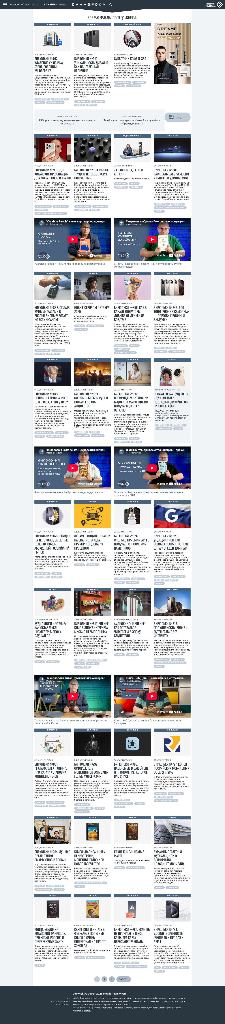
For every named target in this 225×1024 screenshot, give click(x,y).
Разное (92, 502)
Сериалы (93, 273)
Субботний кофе (132, 25)
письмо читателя (125, 353)
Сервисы (160, 351)
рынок (91, 105)
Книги (40, 103)
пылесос (136, 187)
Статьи (35, 4)
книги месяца (135, 868)
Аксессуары (83, 206)
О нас (67, 998)
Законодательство (166, 580)
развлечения (95, 326)
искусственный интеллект (51, 213)
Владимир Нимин (123, 166)
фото (178, 429)
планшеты (133, 86)
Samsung (50, 4)
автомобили (122, 82)
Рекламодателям (60, 1001)
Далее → (124, 979)
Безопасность (44, 433)
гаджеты (98, 101)
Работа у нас (63, 1004)
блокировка (60, 99)
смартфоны (83, 667)
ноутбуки (121, 187)
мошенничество (136, 966)
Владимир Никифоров (46, 619)
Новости (15, 4)
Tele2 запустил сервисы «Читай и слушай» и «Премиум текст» (132, 121)
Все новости (175, 117)
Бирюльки (52, 25)
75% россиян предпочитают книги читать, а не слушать (67, 121)
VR (117, 963)
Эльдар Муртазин (43, 54)
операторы (122, 349)
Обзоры (25, 4)
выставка (178, 577)
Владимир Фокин (123, 54)
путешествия (55, 103)
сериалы (81, 329)
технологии (177, 351)
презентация (55, 886)
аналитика (42, 99)
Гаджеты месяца (132, 136)
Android (160, 794)
